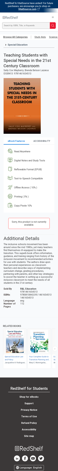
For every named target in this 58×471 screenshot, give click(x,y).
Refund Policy (29, 423)
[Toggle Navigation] (53, 17)
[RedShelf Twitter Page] (41, 460)
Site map (29, 436)
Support (29, 403)
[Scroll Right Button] (55, 348)
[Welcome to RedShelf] (10, 17)
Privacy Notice (29, 410)
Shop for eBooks (29, 396)
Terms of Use (29, 416)
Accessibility (29, 429)
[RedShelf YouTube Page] (33, 460)
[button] (28, 151)
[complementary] (29, 343)
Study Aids (40, 37)
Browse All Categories (15, 37)
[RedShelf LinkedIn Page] (17, 460)
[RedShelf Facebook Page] (25, 460)
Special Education (18, 44)
